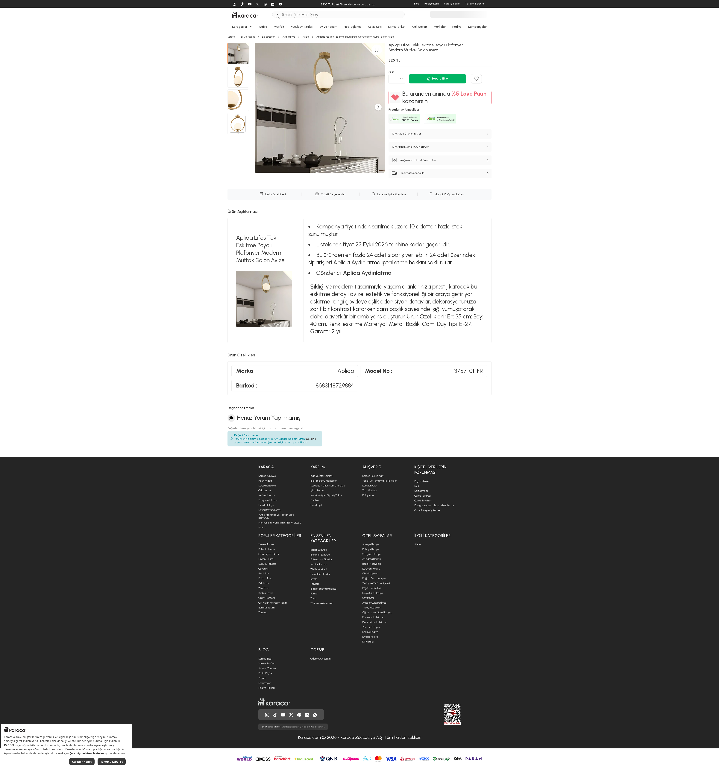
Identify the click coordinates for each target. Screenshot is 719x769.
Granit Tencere (266, 597)
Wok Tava (263, 588)
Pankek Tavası (265, 593)
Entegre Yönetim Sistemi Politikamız (434, 505)
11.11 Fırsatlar (368, 641)
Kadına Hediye (370, 632)
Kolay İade (368, 495)
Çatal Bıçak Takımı (268, 554)
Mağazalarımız (266, 495)
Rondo (313, 593)
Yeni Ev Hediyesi (371, 627)
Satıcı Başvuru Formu (269, 510)
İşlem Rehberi (317, 490)
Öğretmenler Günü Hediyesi (377, 612)
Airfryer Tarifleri (267, 668)
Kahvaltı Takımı (266, 549)
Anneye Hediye (370, 544)
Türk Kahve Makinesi (321, 603)
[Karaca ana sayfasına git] (274, 702)
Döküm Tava (265, 578)
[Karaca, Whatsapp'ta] (315, 714)
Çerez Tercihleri (423, 500)
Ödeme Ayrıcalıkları (321, 658)
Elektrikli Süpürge (320, 554)
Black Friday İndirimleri (374, 622)
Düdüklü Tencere (267, 563)
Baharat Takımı (266, 607)
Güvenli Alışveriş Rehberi (427, 510)
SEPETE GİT (359, 31)
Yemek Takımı (266, 544)
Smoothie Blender (320, 574)
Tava (313, 598)
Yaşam (262, 678)
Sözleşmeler (421, 490)
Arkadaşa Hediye (371, 559)
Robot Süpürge (318, 549)
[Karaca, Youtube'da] (283, 714)
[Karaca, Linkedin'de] (307, 714)
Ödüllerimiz (264, 490)
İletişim (262, 527)
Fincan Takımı (266, 559)
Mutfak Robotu (318, 564)
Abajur (417, 544)
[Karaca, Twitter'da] (291, 714)
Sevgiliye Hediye (371, 554)
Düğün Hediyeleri (371, 588)
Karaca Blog (264, 658)
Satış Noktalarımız (268, 500)
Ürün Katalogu (266, 505)
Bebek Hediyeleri (371, 563)
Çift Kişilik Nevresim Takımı (273, 602)
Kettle (313, 579)
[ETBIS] (445, 714)
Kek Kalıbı (263, 583)
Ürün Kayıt (316, 505)
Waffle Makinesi (318, 569)
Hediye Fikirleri (266, 687)
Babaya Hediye (370, 549)
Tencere (314, 583)
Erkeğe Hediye (370, 636)
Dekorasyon (264, 683)
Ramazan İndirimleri (373, 617)
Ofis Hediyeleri (370, 573)
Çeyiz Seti (368, 597)
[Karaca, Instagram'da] (267, 714)
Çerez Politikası (422, 495)
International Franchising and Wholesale (279, 522)
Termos (262, 612)
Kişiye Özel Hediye (372, 593)
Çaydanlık (263, 568)
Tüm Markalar (369, 490)
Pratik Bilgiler (265, 673)
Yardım (314, 500)
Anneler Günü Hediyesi (374, 602)
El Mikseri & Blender (321, 559)
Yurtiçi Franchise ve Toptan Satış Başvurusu (276, 516)
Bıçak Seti (263, 573)
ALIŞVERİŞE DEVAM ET (359, 21)
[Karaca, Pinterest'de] (299, 714)
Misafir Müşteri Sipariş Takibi (326, 495)
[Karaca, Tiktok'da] (275, 714)
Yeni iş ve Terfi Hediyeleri (376, 583)
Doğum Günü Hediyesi (374, 578)
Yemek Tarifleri (266, 663)
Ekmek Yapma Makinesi (323, 588)
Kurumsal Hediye (371, 568)
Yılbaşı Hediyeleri (371, 607)
